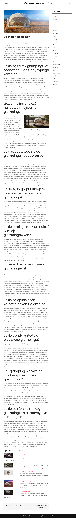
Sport (54, 62)
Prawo (54, 50)
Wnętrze (55, 81)
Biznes (54, 16)
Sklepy (54, 59)
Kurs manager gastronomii (14, 505)
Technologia (56, 64)
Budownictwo (56, 19)
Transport (55, 67)
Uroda (54, 76)
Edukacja (55, 25)
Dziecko (55, 22)
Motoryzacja (56, 39)
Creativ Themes (52, 516)
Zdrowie (55, 84)
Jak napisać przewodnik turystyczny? (41, 506)
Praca (54, 47)
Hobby (54, 28)
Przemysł (55, 53)
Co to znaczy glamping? (26, 464)
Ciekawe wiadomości (38, 3)
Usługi (54, 79)
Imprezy (55, 30)
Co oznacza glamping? (26, 481)
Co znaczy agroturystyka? (26, 471)
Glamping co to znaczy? (26, 454)
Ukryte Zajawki (56, 73)
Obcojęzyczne (57, 45)
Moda (54, 36)
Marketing (55, 33)
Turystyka (55, 70)
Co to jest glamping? (25, 491)
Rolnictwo (55, 56)
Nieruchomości (57, 42)
